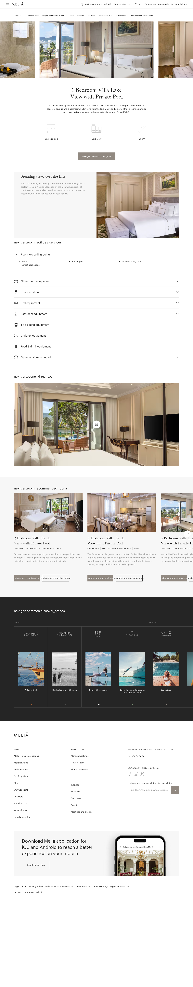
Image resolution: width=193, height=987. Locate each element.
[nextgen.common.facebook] (130, 774)
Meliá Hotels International (26, 756)
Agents (74, 805)
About (17, 749)
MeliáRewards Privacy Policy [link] (59, 886)
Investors (18, 796)
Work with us (20, 810)
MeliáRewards (21, 762)
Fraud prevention (22, 817)
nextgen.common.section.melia (26, 15)
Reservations (77, 749)
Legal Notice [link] (20, 886)
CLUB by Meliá (21, 776)
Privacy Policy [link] (36, 886)
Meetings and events (81, 812)
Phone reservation (80, 769)
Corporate (76, 798)
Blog (16, 783)
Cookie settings (100, 886)
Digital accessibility (119, 886)
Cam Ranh (91, 15)
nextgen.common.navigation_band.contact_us (150, 749)
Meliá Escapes (21, 769)
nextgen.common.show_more (55, 578)
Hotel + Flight (77, 762)
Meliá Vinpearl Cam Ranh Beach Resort (113, 15)
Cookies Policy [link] (83, 886)
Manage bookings (79, 756)
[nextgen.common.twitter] (142, 774)
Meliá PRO (76, 791)
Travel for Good (21, 803)
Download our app (36, 865)
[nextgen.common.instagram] (136, 774)
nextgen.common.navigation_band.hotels (58, 15)
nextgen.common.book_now (96, 156)
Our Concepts (21, 789)
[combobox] (138, 4)
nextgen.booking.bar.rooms (142, 15)
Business (75, 785)
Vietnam (80, 15)
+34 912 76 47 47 (136, 756)
